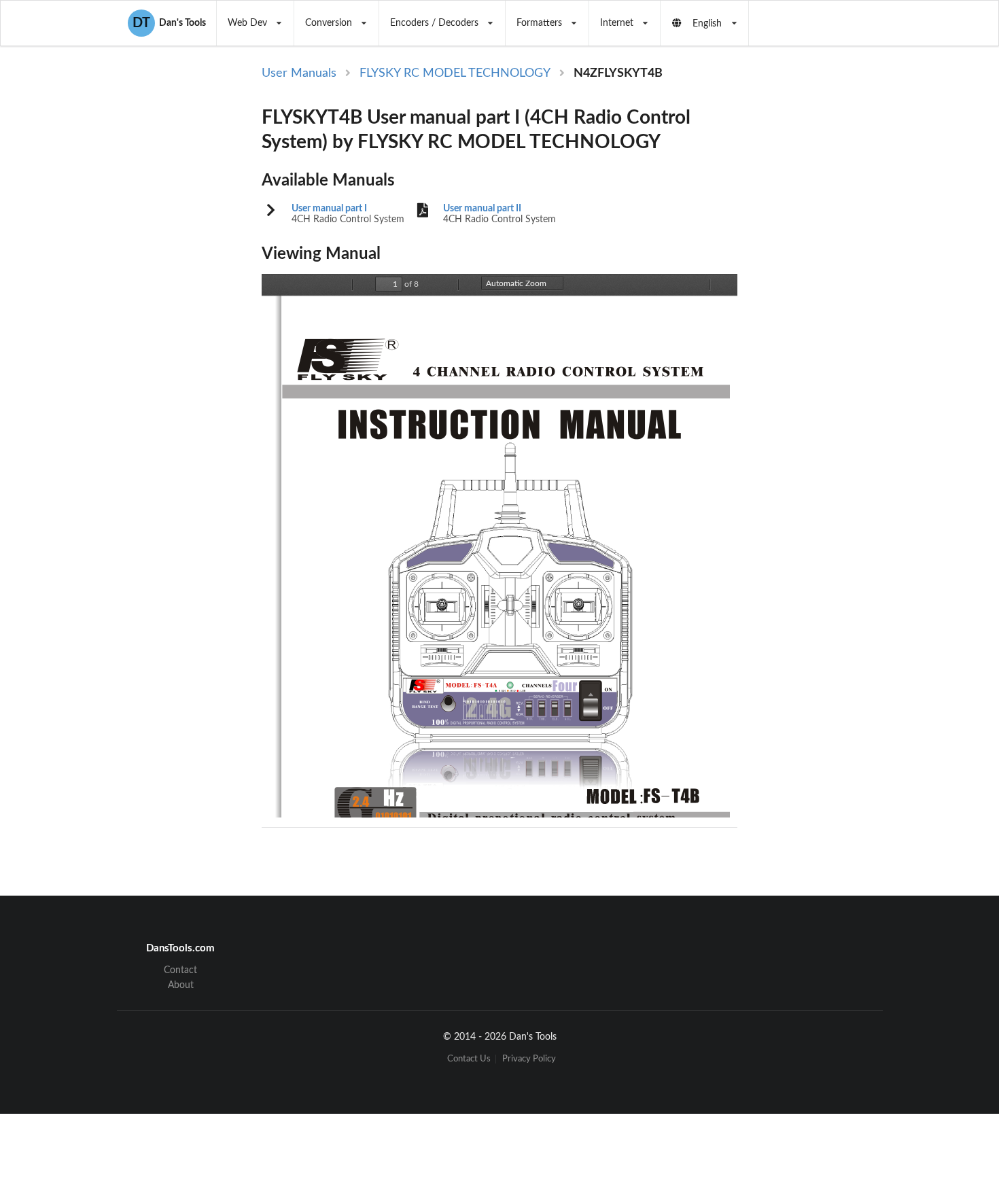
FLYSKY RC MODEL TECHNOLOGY (455, 73)
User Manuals (299, 73)
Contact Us (469, 1059)
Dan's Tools (169, 23)
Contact (180, 970)
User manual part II (482, 208)
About (181, 985)
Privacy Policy (529, 1059)
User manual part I (329, 208)
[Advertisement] (848, 287)
